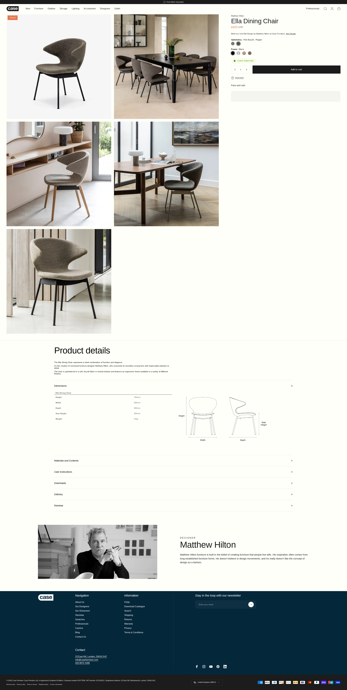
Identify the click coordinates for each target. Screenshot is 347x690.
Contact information (56, 684)
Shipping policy (43, 684)
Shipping (128, 615)
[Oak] (244, 53)
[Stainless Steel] (238, 53)
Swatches (80, 619)
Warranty (128, 624)
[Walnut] (250, 53)
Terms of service (32, 684)
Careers (79, 628)
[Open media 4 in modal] (59, 66)
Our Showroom (82, 611)
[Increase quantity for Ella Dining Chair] (247, 69)
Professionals (82, 624)
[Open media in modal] (166, 66)
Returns (128, 619)
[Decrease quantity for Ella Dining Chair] (234, 69)
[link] (91, 656)
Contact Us (80, 637)
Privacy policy (21, 684)
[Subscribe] (251, 604)
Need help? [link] (239, 78)
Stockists (79, 615)
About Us (79, 602)
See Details (291, 34)
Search (127, 611)
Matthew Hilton (237, 16)
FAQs (127, 602)
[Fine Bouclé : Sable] (233, 43)
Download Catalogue (134, 606)
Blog (77, 632)
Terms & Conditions (133, 632)
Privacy (128, 628)
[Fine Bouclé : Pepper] (238, 43)
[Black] (233, 53)
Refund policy (11, 684)
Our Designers (82, 606)
